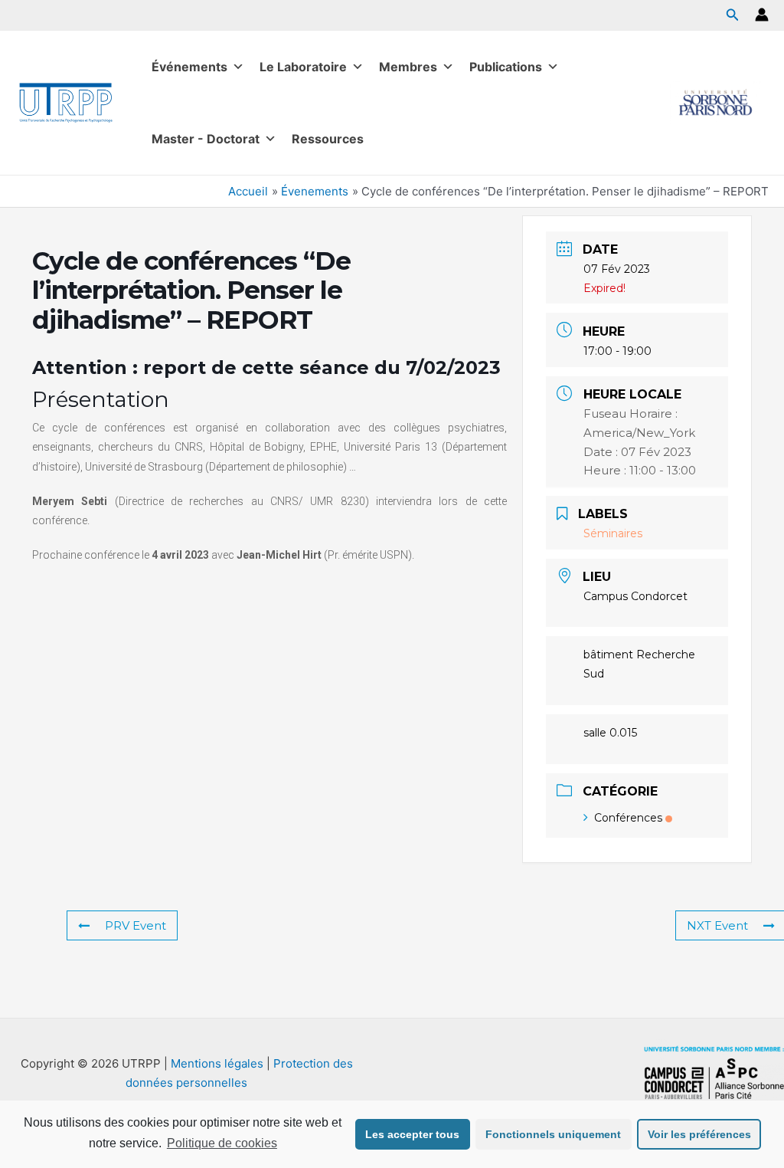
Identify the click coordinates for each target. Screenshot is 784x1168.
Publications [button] (505, 66)
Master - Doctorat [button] (206, 138)
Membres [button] (408, 66)
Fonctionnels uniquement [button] (553, 1134)
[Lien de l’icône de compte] (762, 14)
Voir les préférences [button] (699, 1134)
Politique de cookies (222, 1143)
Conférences (628, 818)
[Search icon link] (733, 16)
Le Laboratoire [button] (303, 66)
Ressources (328, 138)
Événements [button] (189, 66)
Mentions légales (217, 1063)
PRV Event (135, 925)
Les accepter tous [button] (412, 1134)
